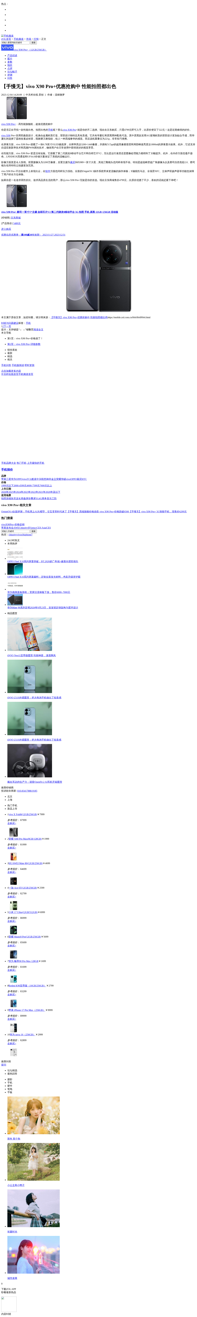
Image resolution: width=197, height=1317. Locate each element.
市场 (28, 39)
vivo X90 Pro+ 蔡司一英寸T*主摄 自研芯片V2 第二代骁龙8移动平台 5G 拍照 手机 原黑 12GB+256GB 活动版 (59, 212)
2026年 (5, 492)
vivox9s (21, 534)
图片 (9, 58)
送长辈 (19, 498)
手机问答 (6, 365)
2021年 (42, 492)
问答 (9, 78)
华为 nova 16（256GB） (22, 1034)
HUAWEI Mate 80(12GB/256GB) (26, 863)
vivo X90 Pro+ (8, 124)
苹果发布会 (7, 527)
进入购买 (6, 229)
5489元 (17, 223)
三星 (8, 479)
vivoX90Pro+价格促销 (12, 524)
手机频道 (19, 39)
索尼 (72, 162)
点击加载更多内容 (11, 371)
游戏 (8, 498)
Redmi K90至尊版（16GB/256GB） (27, 985)
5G (37, 498)
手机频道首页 (25, 374)
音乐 (49, 498)
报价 (9, 65)
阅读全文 (38, 329)
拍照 (3, 498)
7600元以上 (46, 485)
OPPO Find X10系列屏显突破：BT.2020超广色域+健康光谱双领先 (42, 561)
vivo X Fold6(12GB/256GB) (23, 814)
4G (40, 498)
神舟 (48, 479)
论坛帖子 (12, 71)
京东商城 (16, 217)
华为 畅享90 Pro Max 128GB (23, 961)
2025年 (12, 492)
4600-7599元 (33, 485)
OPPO (19, 479)
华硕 (63, 479)
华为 (13, 479)
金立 (53, 479)
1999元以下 (7, 485)
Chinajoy (23, 527)
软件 (47, 171)
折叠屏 (32, 498)
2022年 (34, 492)
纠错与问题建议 (9, 323)
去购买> (11, 823)
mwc (34, 527)
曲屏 (25, 498)
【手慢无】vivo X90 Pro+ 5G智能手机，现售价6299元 (158, 511)
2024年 (19, 492)
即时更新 (29, 365)
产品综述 (12, 55)
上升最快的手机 (35, 463)
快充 (13, 498)
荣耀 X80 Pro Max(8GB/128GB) (25, 839)
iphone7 (28, 534)
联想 (43, 479)
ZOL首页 (6, 39)
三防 (54, 498)
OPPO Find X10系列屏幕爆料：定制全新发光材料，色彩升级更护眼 (43, 576)
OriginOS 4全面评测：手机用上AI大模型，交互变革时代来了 (34, 511)
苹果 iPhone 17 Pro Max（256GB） (27, 1010)
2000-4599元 (20, 485)
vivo (24, 479)
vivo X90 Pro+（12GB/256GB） (30, 49)
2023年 (27, 492)
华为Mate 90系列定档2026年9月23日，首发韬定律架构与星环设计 (42, 607)
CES (48, 527)
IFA (30, 527)
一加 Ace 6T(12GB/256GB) (23, 887)
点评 (9, 68)
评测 (9, 75)
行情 (36, 39)
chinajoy (13, 534)
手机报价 (7, 469)
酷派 (34, 479)
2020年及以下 (53, 492)
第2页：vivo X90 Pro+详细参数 (23, 344)
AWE (16, 527)
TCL (29, 479)
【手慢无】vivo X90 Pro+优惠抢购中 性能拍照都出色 (79, 317)
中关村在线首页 (9, 374)
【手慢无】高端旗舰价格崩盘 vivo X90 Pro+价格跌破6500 (98, 511)
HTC (84, 479)
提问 (3, 1064)
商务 (44, 498)
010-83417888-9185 (27, 791)
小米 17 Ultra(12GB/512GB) (23, 912)
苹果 (3, 479)
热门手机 (21, 463)
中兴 (38, 479)
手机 (50, 129)
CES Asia (41, 527)
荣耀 (58, 479)
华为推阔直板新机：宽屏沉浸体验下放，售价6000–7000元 (38, 592)
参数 (9, 62)
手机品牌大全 (8, 463)
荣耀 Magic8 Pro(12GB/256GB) (25, 936)
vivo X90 (5, 135)
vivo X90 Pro (69, 129)
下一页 (7, 326)
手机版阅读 (18, 365)
